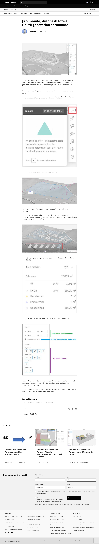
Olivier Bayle (32, 31)
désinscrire (50, 501)
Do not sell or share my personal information (33, 540)
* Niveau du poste (39, 484)
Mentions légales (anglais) (76, 540)
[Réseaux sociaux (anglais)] (9, 533)
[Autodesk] (10, 2)
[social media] (9, 532)
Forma (23, 402)
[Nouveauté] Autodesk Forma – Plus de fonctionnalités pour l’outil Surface (49, 453)
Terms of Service (81, 504)
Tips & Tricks (39, 402)
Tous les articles (7, 13)
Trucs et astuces (48, 402)
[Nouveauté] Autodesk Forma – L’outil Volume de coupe (81, 452)
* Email (37, 477)
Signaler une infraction (49, 540)
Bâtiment (16, 13)
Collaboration (23, 13)
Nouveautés (30, 402)
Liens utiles (46, 13)
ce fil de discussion (49, 391)
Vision (30, 13)
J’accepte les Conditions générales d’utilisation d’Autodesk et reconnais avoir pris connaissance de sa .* (66, 493)
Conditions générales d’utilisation (61, 540)
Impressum (17, 541)
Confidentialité (8, 540)
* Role (68, 484)
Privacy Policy (69, 504)
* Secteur (69, 477)
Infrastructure (37, 13)
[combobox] (33, 2)
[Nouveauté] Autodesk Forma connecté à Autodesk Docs (15, 452)
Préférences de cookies (17, 540)
